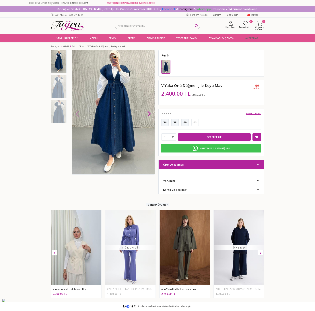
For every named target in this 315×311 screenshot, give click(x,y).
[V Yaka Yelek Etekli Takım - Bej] (76, 247)
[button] (149, 112)
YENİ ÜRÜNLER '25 (67, 38)
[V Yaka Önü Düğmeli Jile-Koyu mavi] (166, 66)
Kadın (94, 38)
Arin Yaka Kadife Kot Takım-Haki (179, 289)
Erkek (112, 38)
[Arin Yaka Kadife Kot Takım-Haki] (185, 247)
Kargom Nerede (198, 14)
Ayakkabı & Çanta (221, 38)
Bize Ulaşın (232, 14)
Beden (166, 114)
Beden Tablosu (253, 113)
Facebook (169, 9)
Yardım (217, 14)
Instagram (186, 9)
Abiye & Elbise (156, 38)
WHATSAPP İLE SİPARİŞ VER (215, 148)
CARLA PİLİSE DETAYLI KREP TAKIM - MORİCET (131, 289)
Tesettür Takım (186, 38)
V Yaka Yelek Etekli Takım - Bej (69, 289)
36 (165, 122)
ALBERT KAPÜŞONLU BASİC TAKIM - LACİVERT (240, 289)
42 (195, 122)
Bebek (131, 38)
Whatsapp (204, 9)
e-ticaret (157, 306)
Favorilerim (245, 24)
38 (175, 122)
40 (185, 122)
